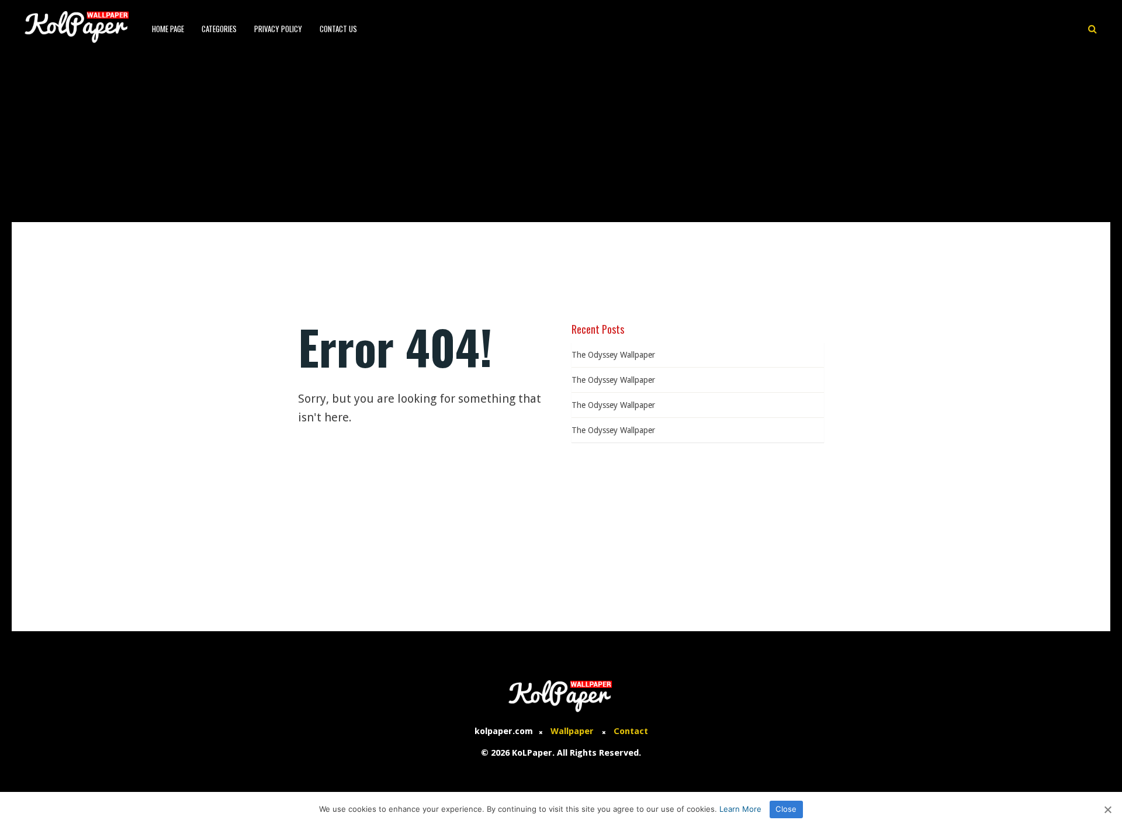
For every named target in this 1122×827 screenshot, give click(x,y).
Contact (631, 731)
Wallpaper (572, 731)
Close (786, 809)
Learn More (740, 809)
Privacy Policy (278, 28)
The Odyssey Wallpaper (613, 354)
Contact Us (338, 28)
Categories (219, 28)
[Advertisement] (561, 134)
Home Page (168, 28)
